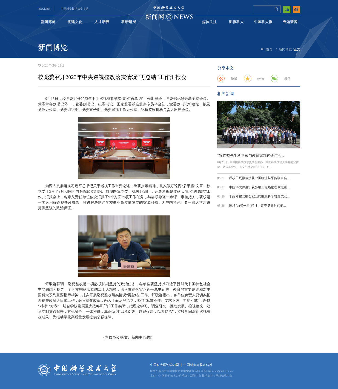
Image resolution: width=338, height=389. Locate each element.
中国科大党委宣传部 (197, 365)
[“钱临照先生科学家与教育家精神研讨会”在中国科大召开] (258, 124)
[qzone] (247, 78)
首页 (269, 49)
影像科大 (236, 22)
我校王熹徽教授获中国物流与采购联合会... (259, 178)
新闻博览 (48, 22)
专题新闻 (290, 22)
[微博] (221, 78)
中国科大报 (263, 22)
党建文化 (75, 22)
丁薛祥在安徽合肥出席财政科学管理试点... (259, 196)
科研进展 (128, 22)
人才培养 (102, 22)
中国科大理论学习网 (164, 365)
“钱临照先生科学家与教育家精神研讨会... (250, 155)
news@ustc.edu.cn (222, 371)
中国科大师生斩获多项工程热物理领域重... (259, 187)
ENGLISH (44, 8)
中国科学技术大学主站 (75, 8)
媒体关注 (209, 22)
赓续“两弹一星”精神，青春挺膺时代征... (257, 205)
